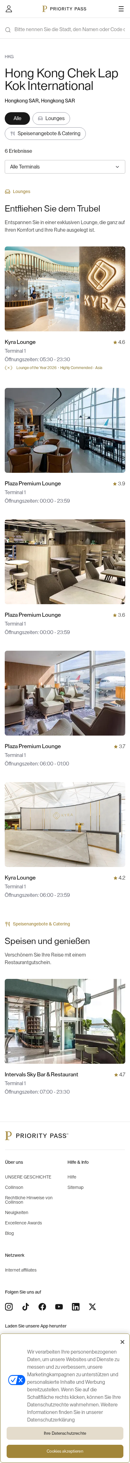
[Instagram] (9, 1307)
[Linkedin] (76, 1307)
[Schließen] (122, 1342)
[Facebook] (42, 1307)
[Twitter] (92, 1307)
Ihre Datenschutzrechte (65, 1433)
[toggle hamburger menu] (121, 9)
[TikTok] (25, 1307)
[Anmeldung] (9, 9)
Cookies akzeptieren (65, 1451)
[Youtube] (59, 1307)
